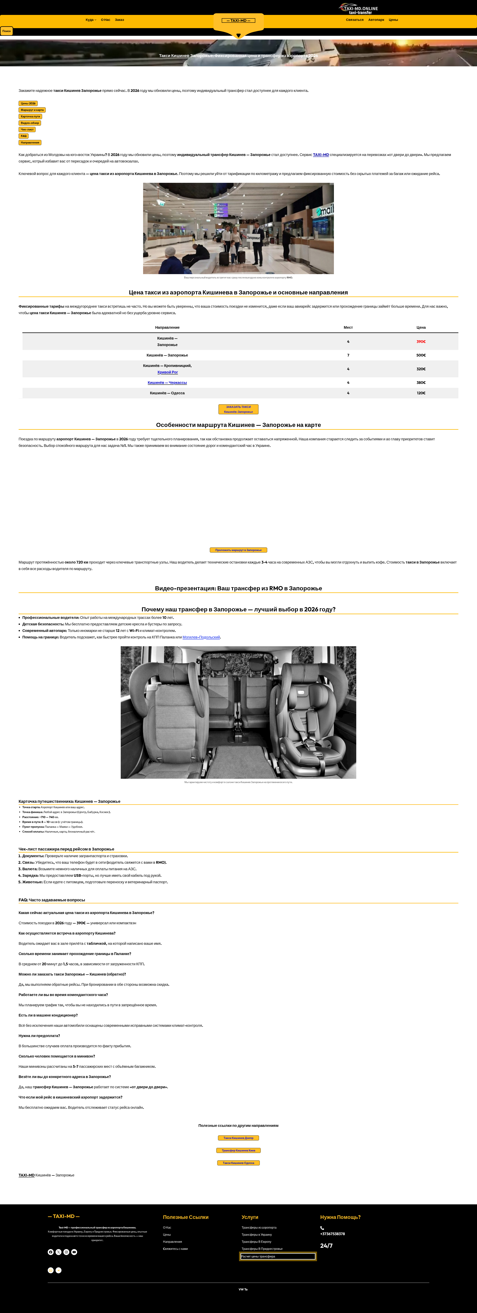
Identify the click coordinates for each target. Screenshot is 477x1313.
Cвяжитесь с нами (175, 1249)
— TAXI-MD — (238, 20)
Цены (167, 1234)
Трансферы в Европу (256, 1241)
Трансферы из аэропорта (259, 1227)
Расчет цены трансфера (257, 1256)
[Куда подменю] (95, 20)
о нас (167, 1227)
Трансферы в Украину (257, 1234)
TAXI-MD (27, 1175)
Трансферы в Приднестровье (262, 1249)
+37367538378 (332, 1233)
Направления (172, 1241)
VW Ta (243, 1289)
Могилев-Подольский (201, 637)
